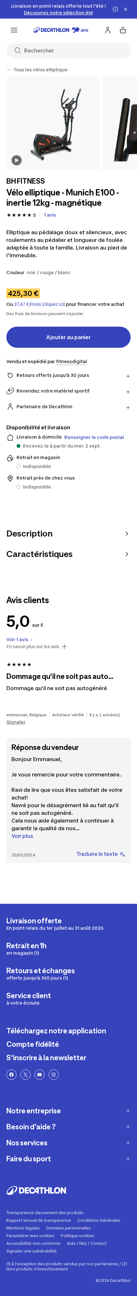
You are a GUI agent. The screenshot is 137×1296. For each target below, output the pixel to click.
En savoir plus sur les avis (32, 646)
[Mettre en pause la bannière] (115, 9)
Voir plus (22, 836)
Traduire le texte (97, 854)
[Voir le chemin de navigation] (8, 69)
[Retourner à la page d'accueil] (60, 30)
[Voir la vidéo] (16, 160)
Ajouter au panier (68, 337)
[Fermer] (125, 9)
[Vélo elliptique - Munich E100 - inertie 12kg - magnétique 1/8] (53, 124)
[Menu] (14, 30)
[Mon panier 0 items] (123, 30)
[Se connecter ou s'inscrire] (107, 30)
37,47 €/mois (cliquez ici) (39, 304)
